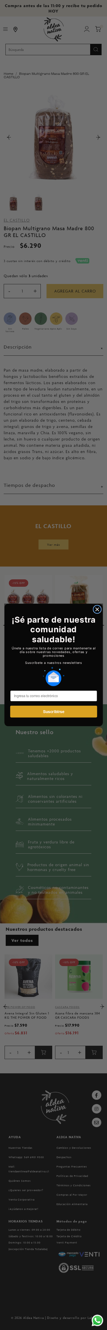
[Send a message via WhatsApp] (97, 1320)
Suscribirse (53, 712)
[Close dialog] (97, 609)
